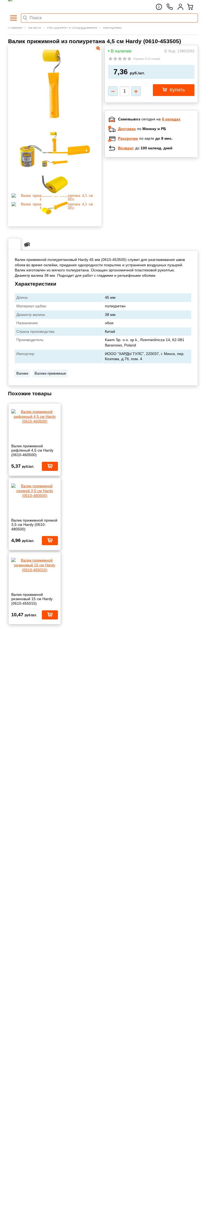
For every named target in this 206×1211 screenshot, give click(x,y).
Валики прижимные (50, 373)
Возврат (126, 148)
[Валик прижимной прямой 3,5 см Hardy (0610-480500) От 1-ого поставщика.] (34, 490)
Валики (22, 373)
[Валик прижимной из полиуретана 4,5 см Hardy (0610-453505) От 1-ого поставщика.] (54, 118)
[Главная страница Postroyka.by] (31, 6)
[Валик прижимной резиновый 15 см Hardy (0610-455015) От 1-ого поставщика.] (34, 565)
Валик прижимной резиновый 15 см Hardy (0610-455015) (32, 599)
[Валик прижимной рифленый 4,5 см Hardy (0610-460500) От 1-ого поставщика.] (34, 416)
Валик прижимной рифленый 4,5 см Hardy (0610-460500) (32, 450)
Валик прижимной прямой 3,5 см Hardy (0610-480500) (34, 524)
